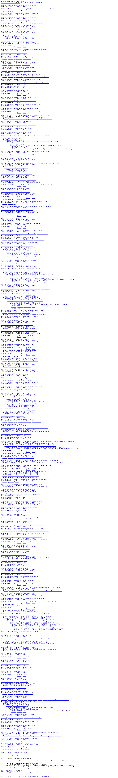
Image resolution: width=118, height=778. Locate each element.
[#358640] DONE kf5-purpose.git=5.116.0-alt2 (14, 653)
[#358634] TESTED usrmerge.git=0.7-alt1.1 (13, 688)
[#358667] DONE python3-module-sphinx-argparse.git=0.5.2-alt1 (20, 518)
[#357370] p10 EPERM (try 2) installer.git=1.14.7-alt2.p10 (19, 607)
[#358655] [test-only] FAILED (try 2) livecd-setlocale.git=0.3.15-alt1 (24, 471)
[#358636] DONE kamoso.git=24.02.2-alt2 (13, 674)
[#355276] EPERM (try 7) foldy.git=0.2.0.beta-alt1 (24, 254)
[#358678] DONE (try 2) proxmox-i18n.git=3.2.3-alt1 (18, 458)
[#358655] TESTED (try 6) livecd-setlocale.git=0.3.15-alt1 (20, 476)
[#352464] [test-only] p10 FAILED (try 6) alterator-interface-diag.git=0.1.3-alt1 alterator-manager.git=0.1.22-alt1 (43, 448)
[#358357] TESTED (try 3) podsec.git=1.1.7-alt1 (18, 397)
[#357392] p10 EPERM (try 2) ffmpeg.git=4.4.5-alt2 (16, 174)
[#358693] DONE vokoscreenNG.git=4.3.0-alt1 (14, 374)
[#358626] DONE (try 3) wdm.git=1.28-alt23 (16, 549)
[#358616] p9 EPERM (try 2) (10, 482)
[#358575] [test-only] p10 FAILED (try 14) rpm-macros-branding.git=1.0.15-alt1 (38, 627)
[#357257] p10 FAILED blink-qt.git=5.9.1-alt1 (16, 313)
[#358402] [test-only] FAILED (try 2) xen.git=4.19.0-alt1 (26, 302)
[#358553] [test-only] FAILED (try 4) (14, 650)
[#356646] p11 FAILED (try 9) (11, 138)
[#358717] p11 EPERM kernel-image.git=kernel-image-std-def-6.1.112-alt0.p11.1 (25, 49)
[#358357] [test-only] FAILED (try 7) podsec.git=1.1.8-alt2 (25, 401)
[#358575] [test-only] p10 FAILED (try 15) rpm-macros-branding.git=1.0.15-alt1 (38, 628)
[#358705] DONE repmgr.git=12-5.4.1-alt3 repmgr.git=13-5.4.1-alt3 (21, 230)
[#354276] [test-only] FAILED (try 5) (16, 704)
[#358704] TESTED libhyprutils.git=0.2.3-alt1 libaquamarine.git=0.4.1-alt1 (24, 201)
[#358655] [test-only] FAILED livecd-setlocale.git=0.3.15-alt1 (20, 468)
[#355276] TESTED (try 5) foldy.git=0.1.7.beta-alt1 (18, 248)
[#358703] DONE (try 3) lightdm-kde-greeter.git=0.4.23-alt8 (20, 29)
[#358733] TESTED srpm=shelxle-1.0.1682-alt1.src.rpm (17, 41)
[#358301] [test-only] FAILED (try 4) (13, 165)
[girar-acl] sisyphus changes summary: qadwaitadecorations (19, 738)
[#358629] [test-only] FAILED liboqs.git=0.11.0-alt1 (18, 734)
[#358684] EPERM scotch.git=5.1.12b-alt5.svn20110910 (17, 210)
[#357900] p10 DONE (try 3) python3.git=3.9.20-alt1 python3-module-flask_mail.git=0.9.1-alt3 (32, 591)
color (26, 2)
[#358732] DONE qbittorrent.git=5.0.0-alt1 (14, 53)
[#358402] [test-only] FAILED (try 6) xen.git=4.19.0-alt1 (21, 297)
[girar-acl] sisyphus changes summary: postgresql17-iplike (19, 507)
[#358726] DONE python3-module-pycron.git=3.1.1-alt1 (17, 121)
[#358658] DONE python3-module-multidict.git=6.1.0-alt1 (18, 541)
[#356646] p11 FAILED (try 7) (13, 140)
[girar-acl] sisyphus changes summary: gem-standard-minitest (20, 721)
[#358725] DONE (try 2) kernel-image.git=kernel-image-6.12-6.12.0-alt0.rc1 (25, 77)
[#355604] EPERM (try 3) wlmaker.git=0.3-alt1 (17, 367)
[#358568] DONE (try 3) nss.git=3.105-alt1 (16, 685)
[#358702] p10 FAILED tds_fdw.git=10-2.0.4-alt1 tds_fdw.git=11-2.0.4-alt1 (24, 234)
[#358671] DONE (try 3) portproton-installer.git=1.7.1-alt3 (20, 504)
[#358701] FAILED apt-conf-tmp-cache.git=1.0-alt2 (16, 264)
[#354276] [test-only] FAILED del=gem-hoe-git (24, 709)
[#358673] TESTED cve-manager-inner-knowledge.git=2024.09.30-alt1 (21, 484)
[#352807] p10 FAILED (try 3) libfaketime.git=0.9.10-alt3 (20, 558)
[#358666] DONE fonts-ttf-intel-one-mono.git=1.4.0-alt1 (18, 521)
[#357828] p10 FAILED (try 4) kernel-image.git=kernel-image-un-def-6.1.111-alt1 (29, 643)
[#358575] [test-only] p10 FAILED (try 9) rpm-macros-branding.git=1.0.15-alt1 (26, 616)
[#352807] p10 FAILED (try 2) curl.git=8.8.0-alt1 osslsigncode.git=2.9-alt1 (25, 557)
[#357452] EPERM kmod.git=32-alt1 (11, 196)
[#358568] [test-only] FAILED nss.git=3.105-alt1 (17, 684)
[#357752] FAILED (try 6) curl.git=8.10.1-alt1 (20, 38)
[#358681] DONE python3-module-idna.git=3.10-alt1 (16, 434)
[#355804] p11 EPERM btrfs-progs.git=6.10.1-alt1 (17, 430)
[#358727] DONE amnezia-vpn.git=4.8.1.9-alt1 (14, 90)
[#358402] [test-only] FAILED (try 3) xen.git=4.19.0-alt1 (25, 301)
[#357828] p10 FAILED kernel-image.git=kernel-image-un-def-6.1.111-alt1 (25, 642)
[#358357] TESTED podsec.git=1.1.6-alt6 (18, 399)
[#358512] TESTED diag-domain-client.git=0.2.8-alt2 (17, 369)
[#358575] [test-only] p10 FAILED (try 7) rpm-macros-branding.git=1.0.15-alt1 (28, 618)
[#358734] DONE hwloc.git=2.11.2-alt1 (12, 45)
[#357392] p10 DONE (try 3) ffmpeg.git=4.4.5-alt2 (18, 177)
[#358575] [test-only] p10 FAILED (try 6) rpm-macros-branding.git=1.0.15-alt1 (30, 619)
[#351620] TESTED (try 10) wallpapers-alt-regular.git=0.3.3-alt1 (21, 268)
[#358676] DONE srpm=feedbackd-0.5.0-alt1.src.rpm (16, 437)
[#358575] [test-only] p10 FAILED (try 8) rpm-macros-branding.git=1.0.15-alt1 (27, 617)
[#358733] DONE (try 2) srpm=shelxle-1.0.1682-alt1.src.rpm (20, 43)
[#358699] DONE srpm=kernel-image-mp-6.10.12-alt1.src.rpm (19, 242)
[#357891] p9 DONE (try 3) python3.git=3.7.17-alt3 (19, 328)
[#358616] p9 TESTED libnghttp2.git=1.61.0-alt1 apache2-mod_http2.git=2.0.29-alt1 (27, 479)
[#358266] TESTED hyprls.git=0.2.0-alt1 (13, 218)
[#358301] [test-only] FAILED (15, 169)
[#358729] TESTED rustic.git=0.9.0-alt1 (13, 61)
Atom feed (39, 2)
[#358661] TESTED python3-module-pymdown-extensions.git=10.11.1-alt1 (22, 528)
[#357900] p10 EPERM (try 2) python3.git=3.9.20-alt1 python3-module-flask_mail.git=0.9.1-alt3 (30, 587)
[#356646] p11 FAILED (18, 147)
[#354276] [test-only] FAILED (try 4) (17, 706)
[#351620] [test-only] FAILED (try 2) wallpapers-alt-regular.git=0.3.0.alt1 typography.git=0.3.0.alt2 (43, 279)
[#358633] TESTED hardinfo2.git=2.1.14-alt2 (14, 691)
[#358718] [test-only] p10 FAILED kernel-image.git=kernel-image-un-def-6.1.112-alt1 (27, 151)
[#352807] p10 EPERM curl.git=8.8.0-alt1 (13, 555)
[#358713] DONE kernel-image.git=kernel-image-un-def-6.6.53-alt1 (21, 104)
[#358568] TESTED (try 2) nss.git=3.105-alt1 (14, 682)
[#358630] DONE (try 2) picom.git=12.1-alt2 (15, 749)
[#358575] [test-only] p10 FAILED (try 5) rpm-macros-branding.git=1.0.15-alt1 (31, 621)
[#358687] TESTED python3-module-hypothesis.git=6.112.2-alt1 (20, 237)
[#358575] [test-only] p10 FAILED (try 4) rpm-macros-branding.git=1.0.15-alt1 (32, 622)
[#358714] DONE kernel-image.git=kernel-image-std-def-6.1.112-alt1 (22, 79)
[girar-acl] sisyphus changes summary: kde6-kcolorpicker (18, 5)
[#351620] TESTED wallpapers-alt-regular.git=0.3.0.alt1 (29, 280)
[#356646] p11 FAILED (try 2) (20, 146)
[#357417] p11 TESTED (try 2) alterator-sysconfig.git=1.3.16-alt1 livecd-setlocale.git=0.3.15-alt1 (33, 462)
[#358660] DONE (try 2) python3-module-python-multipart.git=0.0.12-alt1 (24, 539)
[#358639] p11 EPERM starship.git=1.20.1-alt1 (15, 660)
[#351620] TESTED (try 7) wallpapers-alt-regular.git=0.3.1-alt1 (24, 273)
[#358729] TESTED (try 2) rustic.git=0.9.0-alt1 (16, 63)
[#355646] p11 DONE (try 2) (10, 291)
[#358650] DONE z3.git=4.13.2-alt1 (11, 564)
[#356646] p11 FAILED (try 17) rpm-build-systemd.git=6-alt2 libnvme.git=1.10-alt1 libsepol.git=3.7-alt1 (46, 149)
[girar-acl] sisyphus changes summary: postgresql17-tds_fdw (19, 382)
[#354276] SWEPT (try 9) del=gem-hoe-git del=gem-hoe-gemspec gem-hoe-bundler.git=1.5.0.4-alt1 (40, 710)
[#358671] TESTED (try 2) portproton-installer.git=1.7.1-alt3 (21, 503)
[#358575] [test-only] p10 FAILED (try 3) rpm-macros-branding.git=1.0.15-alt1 (34, 623)
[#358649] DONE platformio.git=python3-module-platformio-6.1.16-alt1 (22, 598)
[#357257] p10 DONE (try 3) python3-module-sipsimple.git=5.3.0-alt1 (24, 314)
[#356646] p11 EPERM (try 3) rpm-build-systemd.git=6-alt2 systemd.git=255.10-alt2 (35, 145)
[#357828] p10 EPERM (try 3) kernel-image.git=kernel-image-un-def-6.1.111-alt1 (26, 639)
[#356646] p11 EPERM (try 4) (17, 144)
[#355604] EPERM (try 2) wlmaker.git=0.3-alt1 (15, 363)
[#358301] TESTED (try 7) (14, 171)
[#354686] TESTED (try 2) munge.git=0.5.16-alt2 (16, 411)
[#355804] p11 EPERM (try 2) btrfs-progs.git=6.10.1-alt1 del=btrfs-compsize (24, 428)
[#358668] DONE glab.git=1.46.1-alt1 (12, 514)
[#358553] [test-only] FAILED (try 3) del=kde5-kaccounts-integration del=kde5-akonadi (30, 649)
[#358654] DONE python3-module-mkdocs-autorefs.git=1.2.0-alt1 (20, 576)
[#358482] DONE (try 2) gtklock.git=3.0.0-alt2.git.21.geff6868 (21, 182)
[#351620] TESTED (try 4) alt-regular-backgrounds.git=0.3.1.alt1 (28, 277)
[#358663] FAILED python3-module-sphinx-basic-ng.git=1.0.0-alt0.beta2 (23, 533)
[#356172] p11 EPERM (8, 604)
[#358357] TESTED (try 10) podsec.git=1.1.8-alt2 (22, 405)
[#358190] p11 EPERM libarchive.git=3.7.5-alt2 (15, 192)
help (22, 2)
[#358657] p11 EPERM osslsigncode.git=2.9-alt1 (15, 551)
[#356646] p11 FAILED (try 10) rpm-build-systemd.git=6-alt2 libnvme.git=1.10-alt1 (27, 135)
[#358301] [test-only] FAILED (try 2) (16, 168)
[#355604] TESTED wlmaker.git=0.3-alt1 (14, 365)
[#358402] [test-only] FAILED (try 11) (23, 307)
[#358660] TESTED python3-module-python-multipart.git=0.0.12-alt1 (21, 537)
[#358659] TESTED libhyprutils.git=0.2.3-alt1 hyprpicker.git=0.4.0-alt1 (23, 525)
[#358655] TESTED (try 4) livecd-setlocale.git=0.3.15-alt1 (20, 473)
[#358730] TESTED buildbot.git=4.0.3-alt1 (13, 56)
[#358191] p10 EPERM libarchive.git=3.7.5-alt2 (15, 188)
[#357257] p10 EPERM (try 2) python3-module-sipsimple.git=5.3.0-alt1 (22, 310)
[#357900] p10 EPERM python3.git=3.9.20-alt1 (16, 589)
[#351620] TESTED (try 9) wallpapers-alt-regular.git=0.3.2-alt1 (22, 271)
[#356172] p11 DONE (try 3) (11, 605)
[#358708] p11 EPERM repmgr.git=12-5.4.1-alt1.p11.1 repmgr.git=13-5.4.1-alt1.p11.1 (27, 206)
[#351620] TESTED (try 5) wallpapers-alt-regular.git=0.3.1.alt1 (27, 276)
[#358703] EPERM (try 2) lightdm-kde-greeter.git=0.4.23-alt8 (21, 28)
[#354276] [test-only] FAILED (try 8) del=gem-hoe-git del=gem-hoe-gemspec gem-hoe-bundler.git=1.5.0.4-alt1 (35, 700)
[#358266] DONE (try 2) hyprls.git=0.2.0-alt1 (16, 220)
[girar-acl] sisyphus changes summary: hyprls (15, 214)
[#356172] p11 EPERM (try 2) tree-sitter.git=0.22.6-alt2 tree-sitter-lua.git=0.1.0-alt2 (29, 601)
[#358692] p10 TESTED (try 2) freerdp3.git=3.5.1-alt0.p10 (20, 361)
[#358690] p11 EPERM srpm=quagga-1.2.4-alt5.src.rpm (17, 389)
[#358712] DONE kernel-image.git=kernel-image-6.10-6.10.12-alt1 (21, 111)
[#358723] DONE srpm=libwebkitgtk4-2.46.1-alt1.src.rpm (18, 93)
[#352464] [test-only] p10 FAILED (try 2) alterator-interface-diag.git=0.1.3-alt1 (30, 446)
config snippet (10, 770)
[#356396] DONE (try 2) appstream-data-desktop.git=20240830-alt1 (22, 333)
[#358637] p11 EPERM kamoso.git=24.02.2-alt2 (14, 671)
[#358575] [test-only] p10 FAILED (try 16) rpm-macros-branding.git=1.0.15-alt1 (38, 629)
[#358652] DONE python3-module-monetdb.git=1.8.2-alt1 (17, 580)
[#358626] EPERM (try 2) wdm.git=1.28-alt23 (14, 545)
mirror (32, 2)
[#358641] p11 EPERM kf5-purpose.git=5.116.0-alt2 (16, 635)
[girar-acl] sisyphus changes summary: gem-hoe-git (16, 696)
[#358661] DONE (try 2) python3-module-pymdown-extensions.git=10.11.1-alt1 (25, 531)
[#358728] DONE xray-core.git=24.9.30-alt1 (14, 86)
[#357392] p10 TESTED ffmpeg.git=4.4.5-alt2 (15, 176)
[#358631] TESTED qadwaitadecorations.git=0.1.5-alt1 (17, 742)
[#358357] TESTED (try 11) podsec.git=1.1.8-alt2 (22, 406)
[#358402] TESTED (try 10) (19, 305)
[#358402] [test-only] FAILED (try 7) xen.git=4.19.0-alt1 (20, 296)
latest (26, 752)
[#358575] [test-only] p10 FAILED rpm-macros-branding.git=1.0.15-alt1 (34, 625)
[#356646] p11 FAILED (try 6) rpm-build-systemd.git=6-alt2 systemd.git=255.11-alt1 (32, 141)
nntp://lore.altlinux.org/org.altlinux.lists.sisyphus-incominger (26, 772)
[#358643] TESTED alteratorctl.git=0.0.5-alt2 (15, 664)
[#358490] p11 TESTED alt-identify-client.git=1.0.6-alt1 (18, 593)
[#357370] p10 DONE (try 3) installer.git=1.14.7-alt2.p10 (21, 611)
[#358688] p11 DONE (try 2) (10, 356)
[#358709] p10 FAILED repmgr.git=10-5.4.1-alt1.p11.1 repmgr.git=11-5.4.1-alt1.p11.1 (27, 184)
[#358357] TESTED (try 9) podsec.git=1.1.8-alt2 (22, 404)
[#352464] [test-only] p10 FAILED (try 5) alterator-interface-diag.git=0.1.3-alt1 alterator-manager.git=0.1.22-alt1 (37, 441)
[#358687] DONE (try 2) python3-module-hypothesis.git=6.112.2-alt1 (23, 240)
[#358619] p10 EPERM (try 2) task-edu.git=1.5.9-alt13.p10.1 (20, 341)
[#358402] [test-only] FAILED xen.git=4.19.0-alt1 (25, 303)
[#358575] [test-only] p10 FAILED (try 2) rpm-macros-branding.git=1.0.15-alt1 (35, 624)
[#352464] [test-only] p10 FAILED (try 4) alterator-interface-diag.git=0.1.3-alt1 (27, 443)
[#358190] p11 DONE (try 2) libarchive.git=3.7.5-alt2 (18, 194)
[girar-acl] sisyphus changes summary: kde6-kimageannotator (19, 13)
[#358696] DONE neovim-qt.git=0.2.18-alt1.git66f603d (17, 335)
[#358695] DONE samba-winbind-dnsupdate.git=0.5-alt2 (17, 344)
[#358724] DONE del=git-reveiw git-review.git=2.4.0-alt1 (18, 125)
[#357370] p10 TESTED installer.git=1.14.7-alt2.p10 (18, 610)
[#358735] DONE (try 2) (9, 11)
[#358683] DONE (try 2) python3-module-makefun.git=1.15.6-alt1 (21, 422)
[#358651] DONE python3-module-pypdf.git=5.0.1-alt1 (17, 583)
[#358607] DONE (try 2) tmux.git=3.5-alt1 (15, 322)
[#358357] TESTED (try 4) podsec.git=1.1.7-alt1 (16, 395)
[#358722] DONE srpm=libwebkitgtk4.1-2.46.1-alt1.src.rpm (18, 97)
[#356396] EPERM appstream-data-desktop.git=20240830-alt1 (19, 331)
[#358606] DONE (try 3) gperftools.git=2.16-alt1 (18, 351)
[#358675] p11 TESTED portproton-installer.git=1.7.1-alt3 (19, 489)
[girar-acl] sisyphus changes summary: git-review (16, 132)
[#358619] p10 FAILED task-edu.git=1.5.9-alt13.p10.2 (17, 339)
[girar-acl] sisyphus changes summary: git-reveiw (16, 128)
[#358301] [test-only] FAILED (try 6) (18, 170)
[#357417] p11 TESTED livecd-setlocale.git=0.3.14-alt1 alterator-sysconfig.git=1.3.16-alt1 (29, 460)
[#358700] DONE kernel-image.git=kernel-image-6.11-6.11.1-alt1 (20, 223)
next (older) (8, 752)
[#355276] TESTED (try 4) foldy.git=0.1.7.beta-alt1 (19, 249)
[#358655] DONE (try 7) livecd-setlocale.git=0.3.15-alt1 (19, 477)
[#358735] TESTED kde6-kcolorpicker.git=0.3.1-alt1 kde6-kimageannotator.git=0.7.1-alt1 (28, 8)
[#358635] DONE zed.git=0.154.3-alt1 (12, 678)
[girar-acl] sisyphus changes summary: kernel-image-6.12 (18, 67)
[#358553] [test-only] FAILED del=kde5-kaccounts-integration (21, 648)
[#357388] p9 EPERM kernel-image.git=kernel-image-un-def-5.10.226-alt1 (24, 117)
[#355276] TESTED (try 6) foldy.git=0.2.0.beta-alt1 (17, 246)
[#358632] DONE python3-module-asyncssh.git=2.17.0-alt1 (18, 728)
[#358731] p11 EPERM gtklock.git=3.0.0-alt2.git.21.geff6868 (19, 108)
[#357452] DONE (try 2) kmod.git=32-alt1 (14, 199)
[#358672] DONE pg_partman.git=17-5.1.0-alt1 (14, 497)
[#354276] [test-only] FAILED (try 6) (14, 703)
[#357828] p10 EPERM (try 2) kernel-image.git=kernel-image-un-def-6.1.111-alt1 (26, 641)
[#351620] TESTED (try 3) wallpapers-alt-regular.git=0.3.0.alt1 (29, 278)
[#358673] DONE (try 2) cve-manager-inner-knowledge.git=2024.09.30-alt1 (24, 486)
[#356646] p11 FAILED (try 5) (16, 143)
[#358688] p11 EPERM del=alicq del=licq (13, 353)
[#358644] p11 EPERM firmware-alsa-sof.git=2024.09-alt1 (18, 656)
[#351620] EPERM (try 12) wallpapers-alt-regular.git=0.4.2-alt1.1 (34, 281)
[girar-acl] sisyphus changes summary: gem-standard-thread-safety (21, 718)
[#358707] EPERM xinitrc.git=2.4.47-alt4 (13, 226)
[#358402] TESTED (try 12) (19, 308)
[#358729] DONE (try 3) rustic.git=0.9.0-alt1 (16, 65)
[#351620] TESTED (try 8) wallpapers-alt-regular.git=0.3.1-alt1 (23, 272)
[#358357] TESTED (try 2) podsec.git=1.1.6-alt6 (19, 398)
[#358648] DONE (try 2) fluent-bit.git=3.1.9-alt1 (17, 570)
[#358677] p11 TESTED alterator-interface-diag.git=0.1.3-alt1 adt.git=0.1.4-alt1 (26, 465)
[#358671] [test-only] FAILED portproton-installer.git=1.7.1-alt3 (21, 501)
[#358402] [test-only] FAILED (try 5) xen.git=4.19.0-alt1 (22, 298)
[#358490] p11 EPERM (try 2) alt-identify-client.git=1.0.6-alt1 (22, 595)
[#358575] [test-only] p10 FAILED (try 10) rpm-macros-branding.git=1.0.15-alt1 (26, 613)
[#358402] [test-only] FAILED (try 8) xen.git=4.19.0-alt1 (19, 293)
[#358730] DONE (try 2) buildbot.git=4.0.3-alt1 (16, 59)
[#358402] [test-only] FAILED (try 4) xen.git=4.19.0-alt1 (24, 299)
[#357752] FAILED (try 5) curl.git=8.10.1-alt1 (20, 37)
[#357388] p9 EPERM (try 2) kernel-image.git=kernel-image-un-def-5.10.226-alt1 (26, 115)
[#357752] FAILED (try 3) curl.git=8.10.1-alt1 (16, 34)
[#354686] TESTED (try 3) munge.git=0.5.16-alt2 (15, 408)
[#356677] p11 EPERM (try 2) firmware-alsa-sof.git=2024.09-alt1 (22, 23)
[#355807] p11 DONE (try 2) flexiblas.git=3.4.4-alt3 (18, 160)
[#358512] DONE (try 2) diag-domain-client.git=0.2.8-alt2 (20, 371)
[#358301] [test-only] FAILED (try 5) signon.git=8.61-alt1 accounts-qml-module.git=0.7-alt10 (30, 163)
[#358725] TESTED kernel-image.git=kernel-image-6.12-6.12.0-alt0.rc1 (22, 74)
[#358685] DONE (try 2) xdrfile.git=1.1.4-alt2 (16, 380)
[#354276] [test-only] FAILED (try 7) (13, 702)
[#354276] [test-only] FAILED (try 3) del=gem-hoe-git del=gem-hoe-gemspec (30, 707)
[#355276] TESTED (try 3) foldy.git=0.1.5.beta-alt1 (20, 250)
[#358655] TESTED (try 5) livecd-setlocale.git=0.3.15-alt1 (20, 474)
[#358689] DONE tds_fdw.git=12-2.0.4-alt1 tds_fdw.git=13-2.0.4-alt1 (22, 386)
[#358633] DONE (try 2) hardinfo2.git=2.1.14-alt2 (17, 694)
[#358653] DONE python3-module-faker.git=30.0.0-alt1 (17, 573)
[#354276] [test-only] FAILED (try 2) (19, 708)
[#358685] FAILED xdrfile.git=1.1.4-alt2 (13, 377)
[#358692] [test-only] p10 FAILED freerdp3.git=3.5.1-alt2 (19, 358)
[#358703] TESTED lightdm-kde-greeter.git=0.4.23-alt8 (17, 25)
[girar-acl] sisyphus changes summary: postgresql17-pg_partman (20, 494)
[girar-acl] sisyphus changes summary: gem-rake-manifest (18, 725)
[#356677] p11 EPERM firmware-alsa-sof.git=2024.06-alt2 (18, 20)
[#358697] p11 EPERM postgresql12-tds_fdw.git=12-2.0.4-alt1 (20, 316)
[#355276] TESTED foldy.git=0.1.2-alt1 (19, 253)
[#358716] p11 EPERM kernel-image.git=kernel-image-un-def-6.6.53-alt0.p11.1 (25, 83)
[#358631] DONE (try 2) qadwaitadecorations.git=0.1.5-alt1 (20, 744)
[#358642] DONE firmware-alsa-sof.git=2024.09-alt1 (16, 667)
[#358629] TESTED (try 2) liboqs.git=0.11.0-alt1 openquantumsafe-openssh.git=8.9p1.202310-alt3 (30, 732)
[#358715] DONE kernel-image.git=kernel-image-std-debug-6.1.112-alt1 (22, 155)
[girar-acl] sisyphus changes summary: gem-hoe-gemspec (18, 714)
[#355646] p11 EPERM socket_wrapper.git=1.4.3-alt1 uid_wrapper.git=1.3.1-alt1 (25, 289)
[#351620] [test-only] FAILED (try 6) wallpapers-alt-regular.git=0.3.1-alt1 (29, 274)
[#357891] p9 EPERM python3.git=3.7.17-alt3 (15, 327)
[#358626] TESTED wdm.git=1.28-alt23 (13, 547)
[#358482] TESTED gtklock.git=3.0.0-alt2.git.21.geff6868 (18, 180)
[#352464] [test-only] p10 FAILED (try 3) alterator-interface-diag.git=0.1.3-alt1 (29, 444)
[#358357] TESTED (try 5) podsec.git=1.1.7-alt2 (15, 393)
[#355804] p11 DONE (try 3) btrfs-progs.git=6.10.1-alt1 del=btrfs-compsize (26, 431)
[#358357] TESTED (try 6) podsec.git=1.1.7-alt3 (22, 400)
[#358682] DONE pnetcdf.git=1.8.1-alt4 (12, 424)
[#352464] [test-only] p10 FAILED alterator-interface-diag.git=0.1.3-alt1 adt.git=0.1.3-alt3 (35, 447)
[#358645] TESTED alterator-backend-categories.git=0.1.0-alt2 (20, 631)
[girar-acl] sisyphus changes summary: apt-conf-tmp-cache (19, 256)
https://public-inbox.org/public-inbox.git (36, 776)
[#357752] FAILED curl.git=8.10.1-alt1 (16, 36)
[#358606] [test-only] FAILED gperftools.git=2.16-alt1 (19, 350)
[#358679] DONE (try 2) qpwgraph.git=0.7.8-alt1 (16, 453)
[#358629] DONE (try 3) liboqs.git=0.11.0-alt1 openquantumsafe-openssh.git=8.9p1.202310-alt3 (32, 736)
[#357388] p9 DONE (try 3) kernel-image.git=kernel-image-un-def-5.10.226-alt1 (27, 119)
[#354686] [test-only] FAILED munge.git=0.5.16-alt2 (19, 412)
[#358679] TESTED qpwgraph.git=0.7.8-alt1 (13, 450)
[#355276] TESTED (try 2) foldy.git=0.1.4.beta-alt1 (22, 252)
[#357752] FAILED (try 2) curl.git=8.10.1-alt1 (17, 35)
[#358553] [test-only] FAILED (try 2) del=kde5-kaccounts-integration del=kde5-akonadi (28, 646)
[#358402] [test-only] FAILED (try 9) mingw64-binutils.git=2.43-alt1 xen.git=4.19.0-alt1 (39, 304)
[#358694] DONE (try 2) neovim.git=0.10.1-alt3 (16, 286)
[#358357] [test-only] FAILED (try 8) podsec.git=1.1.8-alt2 (25, 402)
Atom (24, 6)
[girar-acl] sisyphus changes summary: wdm (14, 561)
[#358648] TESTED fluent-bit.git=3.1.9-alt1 (14, 568)
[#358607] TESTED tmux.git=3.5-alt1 (11, 320)
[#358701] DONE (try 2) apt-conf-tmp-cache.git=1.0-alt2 (19, 266)
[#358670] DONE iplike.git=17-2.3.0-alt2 (13, 510)
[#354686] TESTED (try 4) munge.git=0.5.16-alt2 (19, 413)
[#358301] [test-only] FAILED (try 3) (14, 166)
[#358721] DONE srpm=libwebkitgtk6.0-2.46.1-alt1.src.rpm (18, 101)
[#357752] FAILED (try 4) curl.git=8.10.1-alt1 (15, 31)
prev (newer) (18, 752)
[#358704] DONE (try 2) (9, 204)
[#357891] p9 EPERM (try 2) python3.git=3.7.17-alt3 (17, 325)
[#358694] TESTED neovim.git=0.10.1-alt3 (13, 284)
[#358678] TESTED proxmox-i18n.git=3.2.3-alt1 (15, 455)
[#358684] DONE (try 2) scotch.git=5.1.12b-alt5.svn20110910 (20, 212)
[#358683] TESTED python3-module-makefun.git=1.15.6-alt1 (18, 419)
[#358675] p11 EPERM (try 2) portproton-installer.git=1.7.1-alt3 (22, 491)
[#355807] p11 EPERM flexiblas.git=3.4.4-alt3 (15, 158)
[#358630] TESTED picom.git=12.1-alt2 (12, 746)
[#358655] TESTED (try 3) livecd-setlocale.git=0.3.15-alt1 (20, 472)
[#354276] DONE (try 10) (18, 712)
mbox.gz (19, 6)
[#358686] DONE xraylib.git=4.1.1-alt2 (12, 416)
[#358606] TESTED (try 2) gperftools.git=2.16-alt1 (16, 347)
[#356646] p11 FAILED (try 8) (12, 139)
